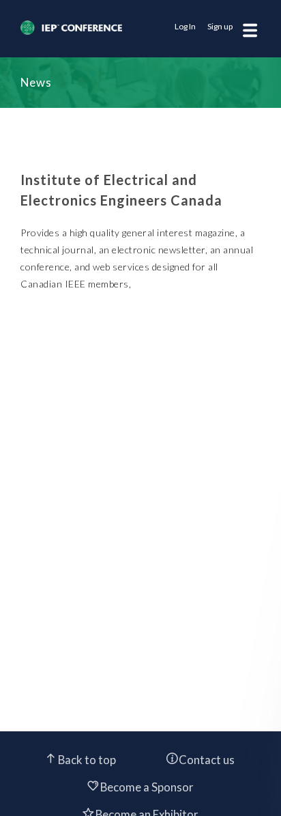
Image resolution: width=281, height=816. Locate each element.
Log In (185, 26)
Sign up (220, 26)
